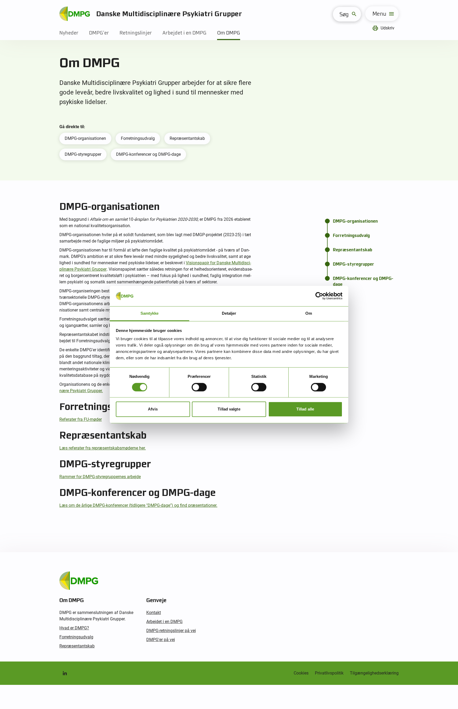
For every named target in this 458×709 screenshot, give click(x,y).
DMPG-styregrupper (83, 154)
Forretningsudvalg (138, 138)
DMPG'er (99, 33)
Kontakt (153, 612)
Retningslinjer (136, 33)
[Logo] (74, 13)
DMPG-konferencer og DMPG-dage (148, 154)
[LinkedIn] (64, 673)
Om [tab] (308, 313)
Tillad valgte (229, 409)
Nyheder (68, 33)
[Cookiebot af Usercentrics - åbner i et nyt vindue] (319, 296)
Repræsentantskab (187, 138)
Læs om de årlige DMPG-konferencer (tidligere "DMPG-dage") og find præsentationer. (138, 505)
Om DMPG (228, 33)
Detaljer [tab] (229, 313)
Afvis (153, 409)
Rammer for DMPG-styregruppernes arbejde (100, 476)
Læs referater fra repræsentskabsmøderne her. (102, 448)
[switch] (199, 387)
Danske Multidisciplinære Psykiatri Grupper (169, 13)
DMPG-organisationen (85, 138)
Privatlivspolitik (329, 673)
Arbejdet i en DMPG (184, 33)
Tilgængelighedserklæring (374, 673)
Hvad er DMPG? (74, 627)
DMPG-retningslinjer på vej (171, 630)
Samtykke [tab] (149, 313)
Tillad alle (305, 409)
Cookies (301, 673)
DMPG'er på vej (160, 639)
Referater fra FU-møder (80, 419)
